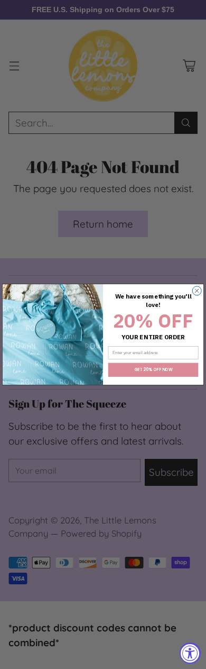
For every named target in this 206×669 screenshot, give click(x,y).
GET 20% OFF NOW (153, 370)
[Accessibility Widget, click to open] (190, 653)
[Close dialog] (196, 290)
